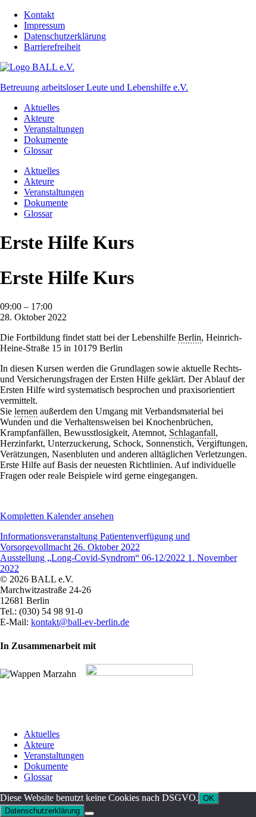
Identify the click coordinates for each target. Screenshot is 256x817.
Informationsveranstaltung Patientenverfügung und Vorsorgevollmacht (95, 541)
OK (208, 798)
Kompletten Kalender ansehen (57, 516)
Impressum (44, 25)
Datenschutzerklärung (65, 36)
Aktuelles (42, 107)
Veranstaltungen (54, 129)
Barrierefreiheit (52, 47)
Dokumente (46, 140)
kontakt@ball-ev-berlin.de (80, 622)
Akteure (39, 118)
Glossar (38, 150)
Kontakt (39, 15)
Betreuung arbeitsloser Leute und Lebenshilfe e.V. (94, 87)
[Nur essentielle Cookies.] (89, 813)
